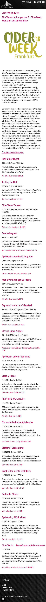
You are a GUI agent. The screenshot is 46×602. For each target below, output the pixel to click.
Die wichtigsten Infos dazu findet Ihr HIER (16, 273)
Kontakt (6, 580)
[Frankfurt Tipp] (7, 8)
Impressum (7, 587)
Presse (5, 577)
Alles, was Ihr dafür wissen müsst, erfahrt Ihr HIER (19, 250)
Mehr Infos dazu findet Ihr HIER (13, 393)
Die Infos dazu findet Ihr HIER (12, 199)
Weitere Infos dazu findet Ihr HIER (14, 227)
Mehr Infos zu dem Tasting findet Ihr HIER (16, 441)
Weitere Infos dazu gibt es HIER (13, 325)
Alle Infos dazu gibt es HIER (11, 416)
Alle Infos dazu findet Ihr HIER (12, 176)
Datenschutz (8, 590)
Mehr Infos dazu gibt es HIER (12, 465)
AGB (4, 585)
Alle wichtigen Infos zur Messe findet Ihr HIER (18, 567)
